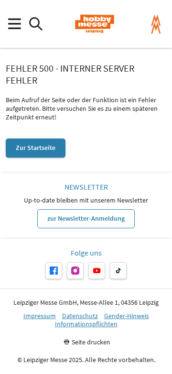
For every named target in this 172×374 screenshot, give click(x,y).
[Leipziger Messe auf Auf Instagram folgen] (75, 270)
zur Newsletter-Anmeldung (86, 218)
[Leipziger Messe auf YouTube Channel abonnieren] (96, 270)
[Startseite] (94, 24)
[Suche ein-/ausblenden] (35, 24)
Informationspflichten (86, 324)
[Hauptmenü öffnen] (14, 24)
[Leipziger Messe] (156, 24)
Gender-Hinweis (126, 316)
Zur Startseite (35, 147)
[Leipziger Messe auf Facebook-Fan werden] (53, 270)
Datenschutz (80, 316)
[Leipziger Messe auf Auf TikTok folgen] (118, 270)
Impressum (39, 316)
